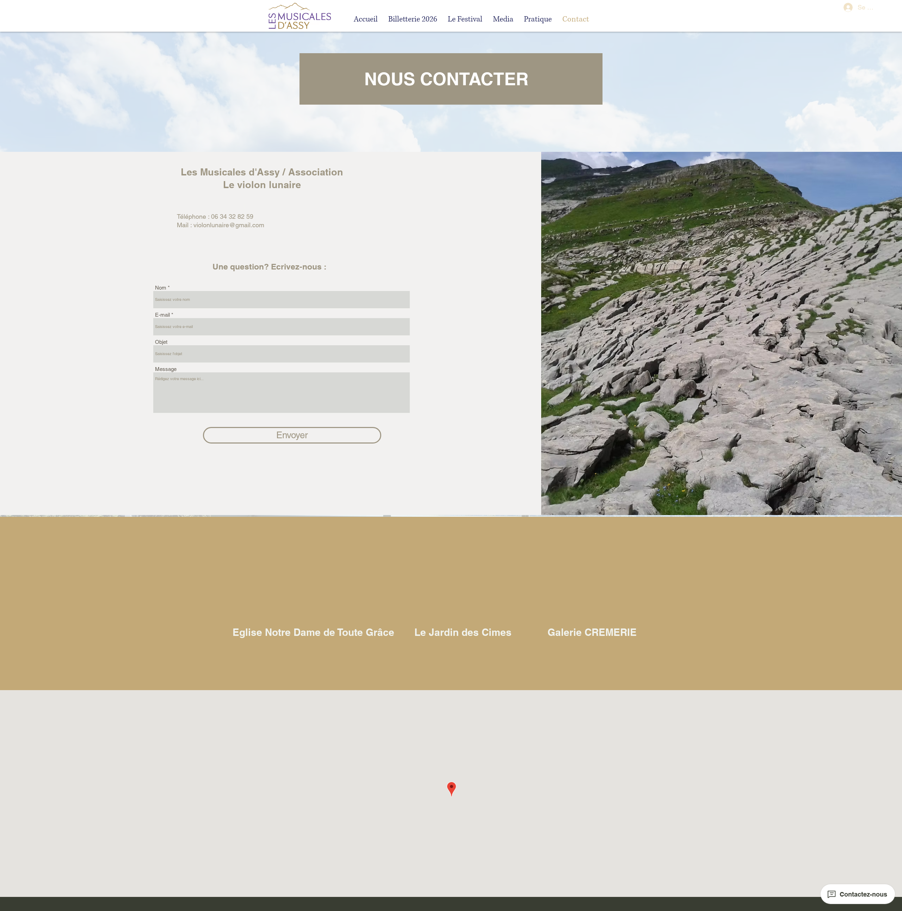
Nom (160, 287)
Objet (161, 342)
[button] (465, 19)
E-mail (162, 314)
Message (166, 369)
